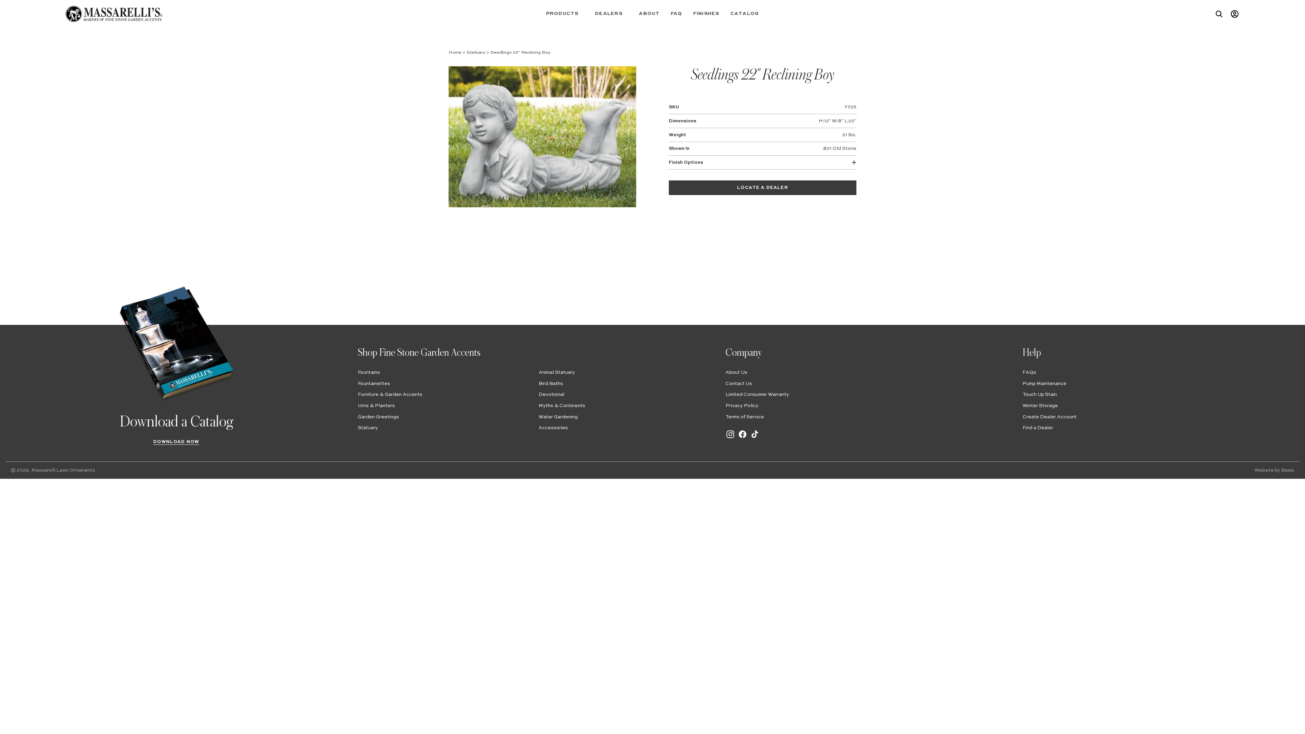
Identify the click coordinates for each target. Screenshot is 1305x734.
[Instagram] (730, 437)
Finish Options (686, 162)
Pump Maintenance (1044, 383)
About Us (736, 372)
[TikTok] (755, 437)
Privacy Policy (742, 405)
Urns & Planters (376, 405)
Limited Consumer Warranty (757, 394)
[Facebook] (742, 437)
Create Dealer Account (1050, 417)
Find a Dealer (1038, 427)
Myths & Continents (562, 405)
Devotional (551, 394)
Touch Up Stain (1040, 394)
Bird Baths (551, 383)
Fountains (369, 372)
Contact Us (739, 383)
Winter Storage (1040, 405)
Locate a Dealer (762, 188)
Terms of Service (745, 417)
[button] (565, 13)
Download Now (176, 442)
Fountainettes (374, 383)
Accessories (553, 427)
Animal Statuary (557, 372)
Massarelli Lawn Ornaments (63, 470)
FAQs (1029, 372)
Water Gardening (558, 417)
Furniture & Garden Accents (390, 394)
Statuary (476, 52)
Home (455, 52)
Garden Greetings (378, 417)
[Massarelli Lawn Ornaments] (113, 13)
